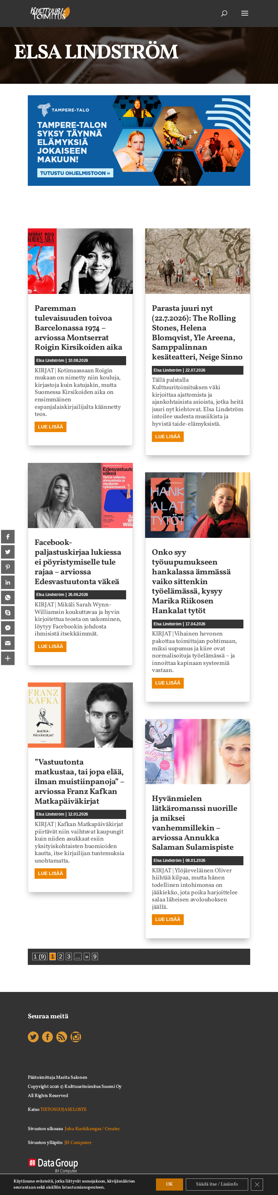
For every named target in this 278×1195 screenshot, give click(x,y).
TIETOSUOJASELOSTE (63, 1109)
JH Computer (78, 1143)
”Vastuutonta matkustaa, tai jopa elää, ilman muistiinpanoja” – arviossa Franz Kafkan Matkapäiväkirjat (79, 782)
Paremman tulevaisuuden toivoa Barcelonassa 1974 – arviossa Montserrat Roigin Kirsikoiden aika (78, 328)
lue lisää (50, 426)
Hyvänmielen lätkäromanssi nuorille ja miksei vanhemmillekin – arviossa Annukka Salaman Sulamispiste (194, 823)
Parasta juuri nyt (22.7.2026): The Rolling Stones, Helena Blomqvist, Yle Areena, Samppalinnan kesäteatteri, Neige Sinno (197, 333)
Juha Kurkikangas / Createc (92, 1129)
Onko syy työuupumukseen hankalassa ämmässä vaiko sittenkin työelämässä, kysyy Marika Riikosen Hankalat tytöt (191, 582)
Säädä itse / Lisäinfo (217, 1184)
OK (169, 1184)
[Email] (8, 643)
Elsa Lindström (50, 360)
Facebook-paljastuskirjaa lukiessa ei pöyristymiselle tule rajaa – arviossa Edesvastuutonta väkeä (78, 562)
